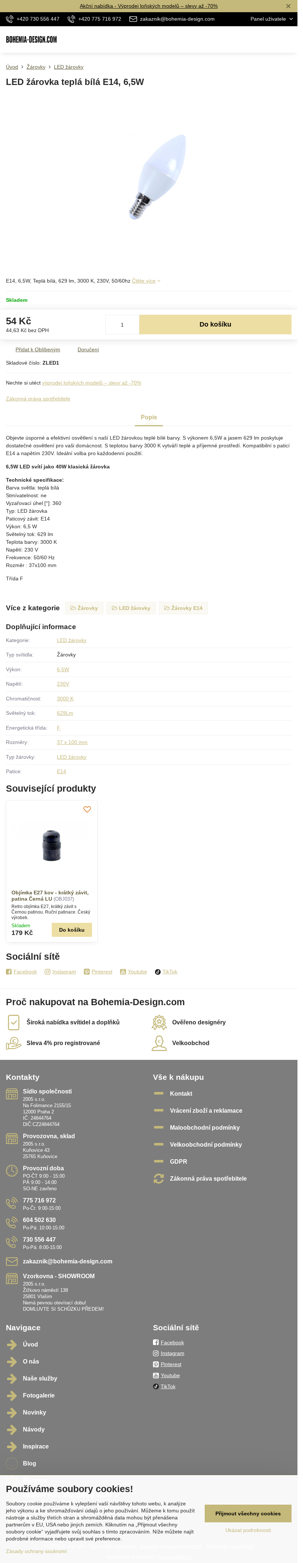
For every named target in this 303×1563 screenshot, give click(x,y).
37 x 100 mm (72, 742)
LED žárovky (71, 640)
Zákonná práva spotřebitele (38, 399)
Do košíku (215, 324)
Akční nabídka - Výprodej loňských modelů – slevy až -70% (149, 6)
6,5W (63, 669)
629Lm (65, 713)
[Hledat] (253, 39)
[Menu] (288, 39)
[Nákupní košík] (271, 39)
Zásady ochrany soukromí (36, 1551)
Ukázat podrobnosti (248, 1530)
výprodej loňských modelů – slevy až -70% (91, 383)
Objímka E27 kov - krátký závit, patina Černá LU (50, 896)
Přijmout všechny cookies (248, 1513)
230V (63, 684)
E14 (61, 771)
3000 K (65, 699)
